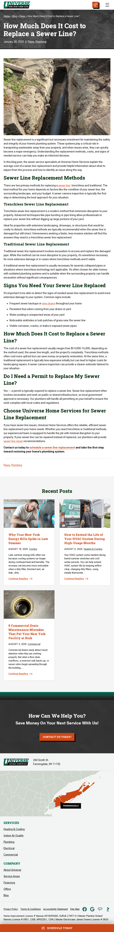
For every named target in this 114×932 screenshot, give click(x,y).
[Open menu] (107, 5)
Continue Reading (18, 578)
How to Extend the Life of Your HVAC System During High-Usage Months (84, 539)
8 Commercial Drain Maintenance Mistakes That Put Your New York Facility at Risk (27, 632)
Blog (14, 16)
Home (7, 16)
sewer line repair (13, 441)
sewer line (64, 185)
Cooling (33, 549)
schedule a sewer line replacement (52, 447)
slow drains (48, 303)
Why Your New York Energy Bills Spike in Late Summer (28, 539)
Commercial (34, 644)
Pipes (22, 16)
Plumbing (40, 41)
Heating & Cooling (93, 549)
